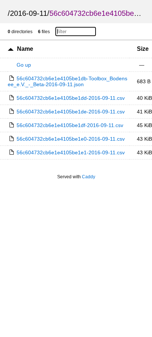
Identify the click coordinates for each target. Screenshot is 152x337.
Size (143, 49)
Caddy (88, 176)
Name (25, 49)
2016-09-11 (28, 13)
